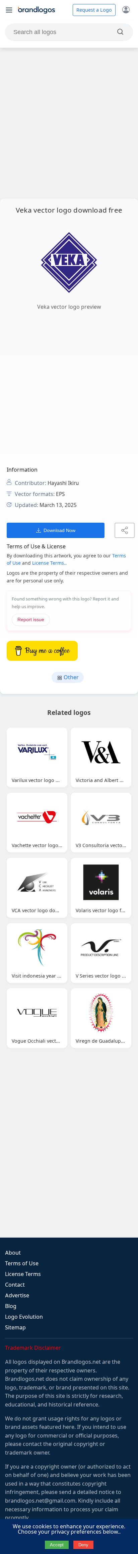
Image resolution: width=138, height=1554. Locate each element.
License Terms (23, 1274)
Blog (10, 1306)
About (13, 1252)
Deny (83, 1544)
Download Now (59, 530)
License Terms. (48, 563)
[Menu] (9, 10)
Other (70, 677)
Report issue (30, 619)
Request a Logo (94, 10)
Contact (15, 1284)
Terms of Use (22, 1263)
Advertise (17, 1295)
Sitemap (15, 1327)
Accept (57, 1544)
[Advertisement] (69, 123)
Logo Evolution (24, 1316)
